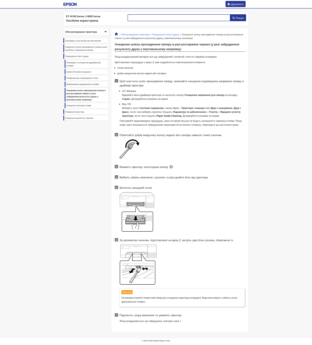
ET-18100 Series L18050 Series (83, 16)
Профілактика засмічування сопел (82, 77)
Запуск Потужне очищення (78, 71)
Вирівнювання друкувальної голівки (82, 84)
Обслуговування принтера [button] (81, 32)
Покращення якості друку (77, 56)
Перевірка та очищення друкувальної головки (83, 64)
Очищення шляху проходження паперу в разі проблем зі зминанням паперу (86, 48)
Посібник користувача (82, 20)
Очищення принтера (74, 111)
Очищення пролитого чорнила (79, 118)
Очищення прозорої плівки (78, 105)
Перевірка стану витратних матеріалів (83, 40)
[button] (86, 31)
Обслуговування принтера (135, 34)
